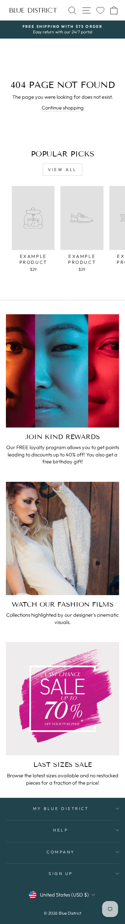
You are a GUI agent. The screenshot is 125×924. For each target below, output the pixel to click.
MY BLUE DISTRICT (61, 808)
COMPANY (61, 851)
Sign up (61, 873)
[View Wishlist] (100, 10)
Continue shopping (63, 107)
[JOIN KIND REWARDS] (62, 371)
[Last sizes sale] (62, 698)
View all (62, 169)
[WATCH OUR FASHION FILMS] (62, 538)
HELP (60, 830)
